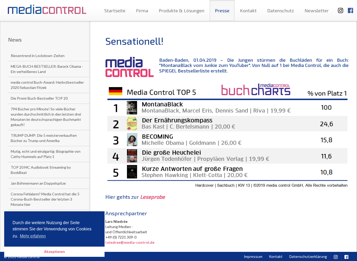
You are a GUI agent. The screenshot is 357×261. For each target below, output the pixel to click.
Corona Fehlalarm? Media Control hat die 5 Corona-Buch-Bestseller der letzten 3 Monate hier (45, 199)
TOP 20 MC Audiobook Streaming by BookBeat (41, 170)
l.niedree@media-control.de (129, 242)
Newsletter (316, 10)
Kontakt (248, 10)
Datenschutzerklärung (308, 256)
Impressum (253, 256)
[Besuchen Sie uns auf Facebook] (350, 8)
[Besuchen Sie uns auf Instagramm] (339, 8)
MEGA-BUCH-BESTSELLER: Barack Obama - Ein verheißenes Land (47, 69)
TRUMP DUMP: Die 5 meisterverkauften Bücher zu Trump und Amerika (44, 138)
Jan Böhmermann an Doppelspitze (38, 183)
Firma (142, 10)
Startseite (114, 10)
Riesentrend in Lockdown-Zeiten (38, 55)
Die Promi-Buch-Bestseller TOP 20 (39, 98)
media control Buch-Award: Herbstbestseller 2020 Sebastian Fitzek (47, 85)
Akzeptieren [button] (54, 251)
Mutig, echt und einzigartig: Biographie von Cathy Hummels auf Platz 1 (45, 154)
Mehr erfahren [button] (33, 236)
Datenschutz (280, 10)
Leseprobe (152, 197)
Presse (222, 10)
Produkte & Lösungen (181, 10)
